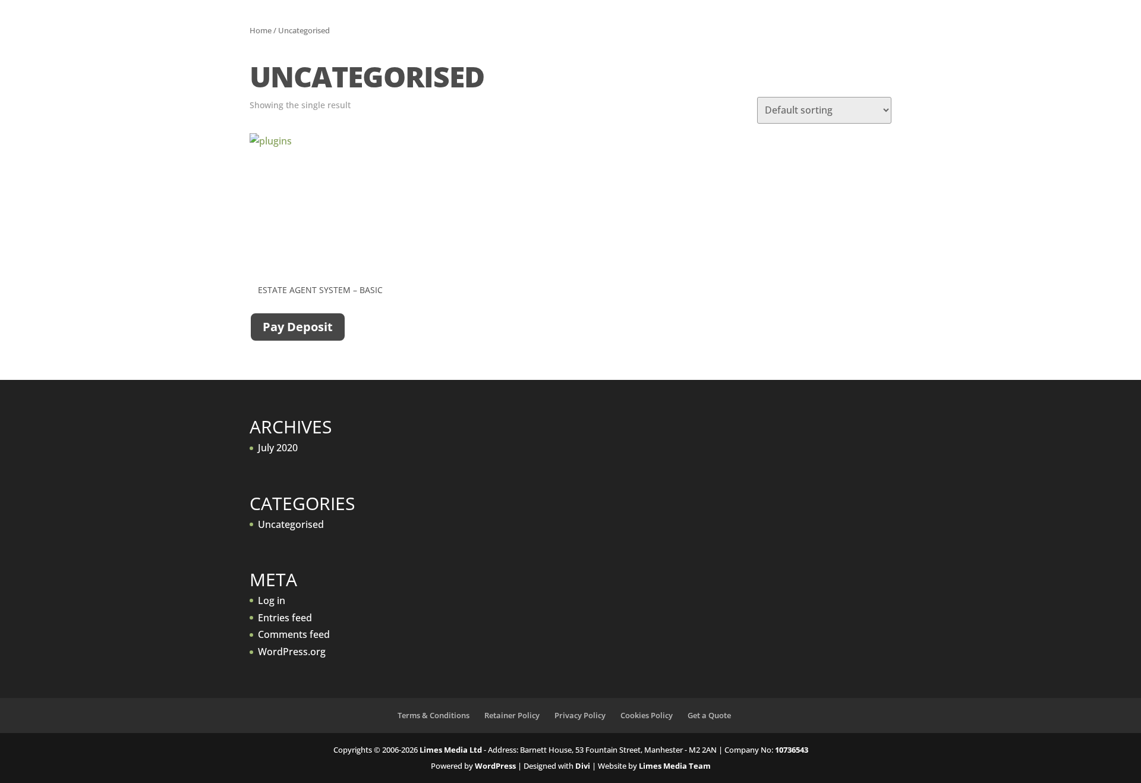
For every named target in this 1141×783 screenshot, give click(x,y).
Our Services (476, 32)
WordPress (495, 765)
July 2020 (278, 447)
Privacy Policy (580, 715)
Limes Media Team (675, 765)
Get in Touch (617, 32)
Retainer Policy (512, 715)
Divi (582, 765)
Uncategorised (291, 524)
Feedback (547, 32)
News (679, 32)
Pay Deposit (298, 327)
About (412, 32)
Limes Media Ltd (451, 749)
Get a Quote (738, 32)
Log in (271, 600)
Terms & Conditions (433, 715)
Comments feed (294, 634)
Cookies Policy (646, 715)
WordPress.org (292, 651)
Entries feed (285, 617)
